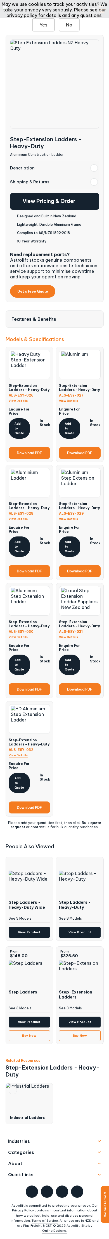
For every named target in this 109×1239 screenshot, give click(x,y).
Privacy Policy (23, 1210)
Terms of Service (45, 1221)
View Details (18, 401)
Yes (43, 25)
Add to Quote (19, 428)
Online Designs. (54, 1231)
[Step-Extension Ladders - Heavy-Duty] (54, 84)
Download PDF (29, 453)
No (69, 25)
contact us (39, 827)
